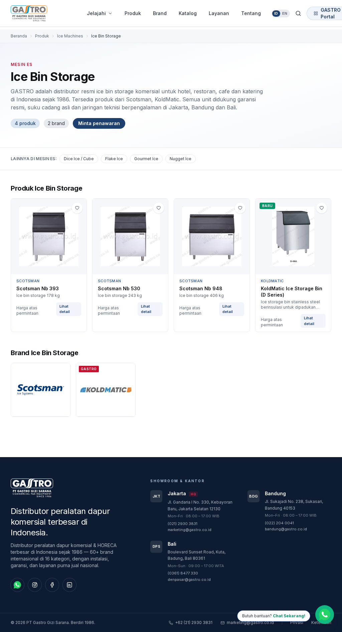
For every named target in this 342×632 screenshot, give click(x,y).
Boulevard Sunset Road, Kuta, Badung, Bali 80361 (196, 555)
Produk (133, 13)
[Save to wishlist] (77, 208)
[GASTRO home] (41, 13)
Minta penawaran (99, 123)
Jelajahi (96, 13)
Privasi (296, 622)
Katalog (188, 13)
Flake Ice (114, 158)
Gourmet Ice (146, 158)
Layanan (219, 13)
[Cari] (298, 13)
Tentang (251, 13)
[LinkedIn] (69, 585)
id (276, 13)
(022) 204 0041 (279, 523)
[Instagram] (34, 585)
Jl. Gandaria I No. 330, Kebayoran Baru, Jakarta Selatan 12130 (200, 505)
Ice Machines (70, 35)
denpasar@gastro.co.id (189, 579)
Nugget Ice (180, 158)
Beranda (19, 35)
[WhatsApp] (17, 585)
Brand (160, 13)
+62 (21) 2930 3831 (193, 622)
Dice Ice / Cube (79, 158)
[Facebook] (52, 585)
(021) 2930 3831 (182, 523)
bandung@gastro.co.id (286, 529)
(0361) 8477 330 (183, 573)
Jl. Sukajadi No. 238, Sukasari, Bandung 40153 (294, 505)
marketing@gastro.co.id (189, 529)
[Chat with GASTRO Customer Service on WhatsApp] (324, 614)
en (285, 13)
